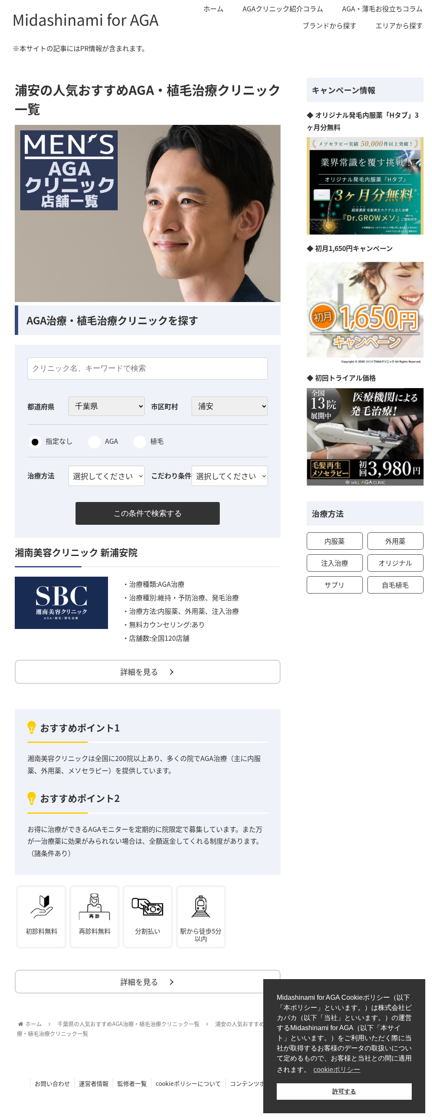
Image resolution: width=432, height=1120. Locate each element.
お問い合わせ (52, 1083)
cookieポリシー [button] (336, 1069)
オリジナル (395, 563)
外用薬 (395, 541)
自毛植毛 (395, 585)
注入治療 (334, 563)
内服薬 (334, 541)
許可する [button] (344, 1091)
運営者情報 (93, 1083)
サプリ (334, 585)
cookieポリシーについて (188, 1083)
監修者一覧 (132, 1083)
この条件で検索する (147, 513)
